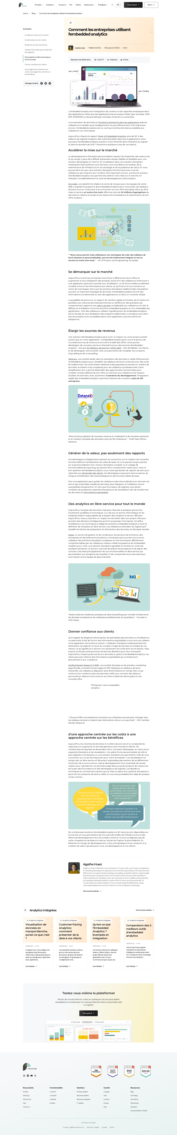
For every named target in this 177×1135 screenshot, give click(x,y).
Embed (25, 1092)
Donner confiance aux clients (36, 65)
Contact (106, 1099)
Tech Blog (134, 1095)
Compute (53, 1095)
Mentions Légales (92, 1127)
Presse (106, 1103)
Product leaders (82, 1092)
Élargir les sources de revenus (36, 45)
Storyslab (72, 184)
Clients (78, 5)
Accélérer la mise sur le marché (36, 35)
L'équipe (107, 1092)
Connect (53, 1092)
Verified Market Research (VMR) (83, 665)
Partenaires (134, 1103)
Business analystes (83, 1099)
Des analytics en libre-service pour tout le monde (38, 58)
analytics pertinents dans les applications (119, 122)
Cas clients (134, 1099)
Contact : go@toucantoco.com (73, 1127)
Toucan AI (62, 5)
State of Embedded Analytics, (112, 136)
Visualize (53, 1099)
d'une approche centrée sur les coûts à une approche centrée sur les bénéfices (37, 71)
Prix (70, 5)
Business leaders (83, 1095)
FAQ (105, 1107)
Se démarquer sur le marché (36, 40)
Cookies (104, 1127)
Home (25, 13)
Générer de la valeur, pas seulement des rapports (38, 51)
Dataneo (72, 359)
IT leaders (80, 1103)
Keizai (71, 535)
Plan (24, 1103)
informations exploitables (96, 492)
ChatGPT (100, 60)
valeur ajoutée (104, 306)
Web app (26, 1095)
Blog (33, 13)
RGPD (112, 1127)
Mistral (125, 60)
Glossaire (133, 1107)
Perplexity (113, 60)
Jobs (105, 1095)
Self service (27, 1099)
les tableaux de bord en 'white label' (104, 348)
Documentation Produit (138, 1111)
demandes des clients (92, 473)
